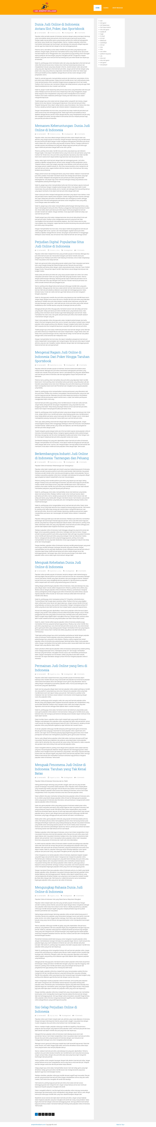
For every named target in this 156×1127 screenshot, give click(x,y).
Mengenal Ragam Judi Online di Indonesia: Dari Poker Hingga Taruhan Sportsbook (62, 356)
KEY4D (102, 45)
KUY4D (102, 38)
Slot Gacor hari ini (105, 27)
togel (101, 34)
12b (101, 56)
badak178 (103, 32)
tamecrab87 (42, 33)
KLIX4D (102, 36)
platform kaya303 (105, 54)
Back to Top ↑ (121, 1124)
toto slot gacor (104, 29)
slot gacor (103, 23)
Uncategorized (68, 33)
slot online (103, 51)
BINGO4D (103, 40)
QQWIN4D (103, 43)
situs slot (103, 58)
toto (101, 47)
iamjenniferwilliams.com (38, 1124)
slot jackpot (103, 65)
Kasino (106, 8)
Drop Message (118, 8)
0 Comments (81, 33)
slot (101, 21)
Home (97, 8)
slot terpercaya (104, 25)
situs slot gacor (104, 60)
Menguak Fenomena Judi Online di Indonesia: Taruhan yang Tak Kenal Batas (60, 769)
